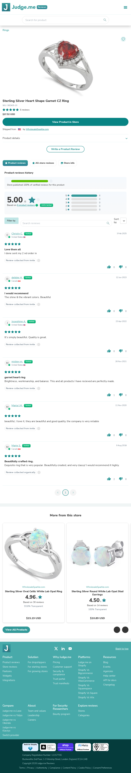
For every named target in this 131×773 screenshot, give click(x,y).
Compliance (55, 767)
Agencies (108, 671)
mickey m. (17, 361)
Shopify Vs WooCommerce (86, 679)
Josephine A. (19, 321)
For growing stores (38, 671)
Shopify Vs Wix (86, 697)
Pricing (56, 662)
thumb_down (121, 267)
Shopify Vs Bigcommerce (85, 671)
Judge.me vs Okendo (9, 721)
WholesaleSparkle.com (37, 129)
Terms (22, 767)
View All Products (16, 629)
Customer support (62, 666)
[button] (117, 630)
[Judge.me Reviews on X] (56, 649)
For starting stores (37, 666)
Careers (32, 719)
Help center (109, 675)
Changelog (109, 684)
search (105, 20)
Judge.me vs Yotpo (12, 715)
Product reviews (11, 662)
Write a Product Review (65, 149)
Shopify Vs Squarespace (85, 687)
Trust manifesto (61, 683)
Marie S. (16, 445)
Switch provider (11, 735)
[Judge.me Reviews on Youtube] (70, 649)
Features (7, 671)
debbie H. (17, 277)
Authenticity (41, 767)
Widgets (7, 675)
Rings (6, 30)
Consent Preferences (102, 767)
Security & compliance (59, 673)
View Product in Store (65, 122)
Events (106, 666)
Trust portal (59, 679)
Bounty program (61, 714)
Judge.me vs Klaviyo (9, 729)
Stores (81, 710)
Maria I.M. (17, 405)
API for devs (109, 680)
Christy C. (17, 233)
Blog (105, 662)
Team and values (37, 710)
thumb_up (109, 267)
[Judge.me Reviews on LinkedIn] (63, 649)
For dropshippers (37, 662)
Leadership (33, 715)
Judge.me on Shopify (84, 664)
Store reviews (10, 666)
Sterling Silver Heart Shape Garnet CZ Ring (36, 101)
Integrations (9, 680)
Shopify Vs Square (87, 693)
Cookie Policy (84, 767)
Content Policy (69, 767)
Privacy (30, 767)
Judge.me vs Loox (12, 710)
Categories (83, 715)
